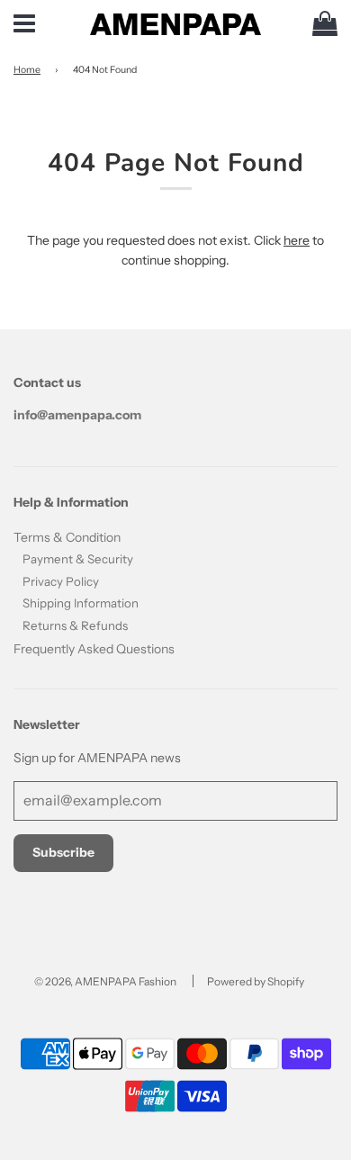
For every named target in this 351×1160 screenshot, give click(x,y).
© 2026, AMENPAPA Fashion (105, 981)
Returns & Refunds (75, 625)
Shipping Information (80, 603)
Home (27, 70)
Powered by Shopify (255, 981)
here (297, 240)
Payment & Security (77, 559)
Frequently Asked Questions (94, 649)
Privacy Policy (60, 581)
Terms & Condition (67, 537)
